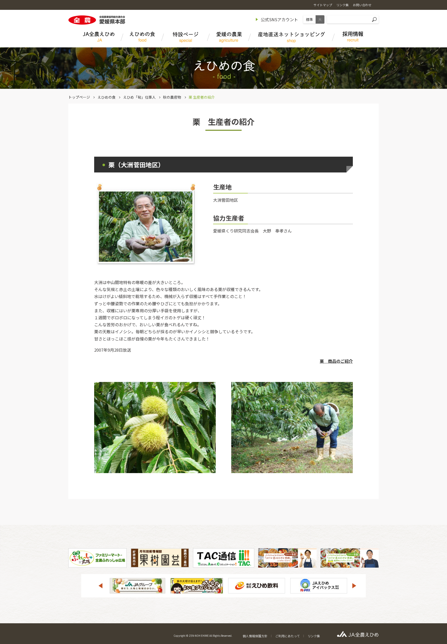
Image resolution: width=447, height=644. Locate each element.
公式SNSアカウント (279, 19)
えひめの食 (107, 97)
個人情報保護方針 (255, 636)
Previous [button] (100, 586)
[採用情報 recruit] (352, 37)
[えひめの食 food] (142, 37)
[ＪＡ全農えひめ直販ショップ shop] (291, 37)
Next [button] (354, 586)
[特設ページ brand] (185, 37)
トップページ (79, 97)
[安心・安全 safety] (229, 37)
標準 (309, 19)
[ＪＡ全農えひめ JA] (98, 37)
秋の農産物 (172, 97)
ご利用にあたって (287, 636)
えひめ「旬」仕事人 (139, 97)
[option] (137, 586)
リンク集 (314, 636)
